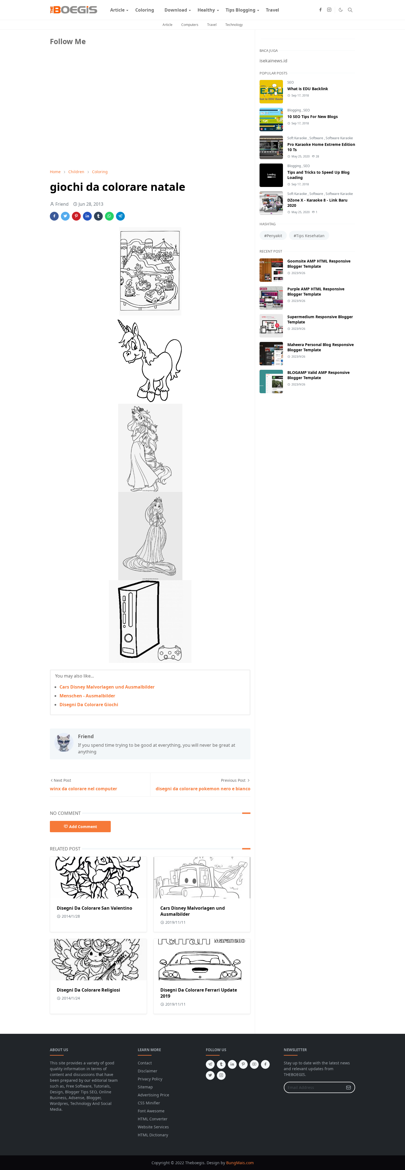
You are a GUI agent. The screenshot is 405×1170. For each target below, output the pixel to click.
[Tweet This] (65, 216)
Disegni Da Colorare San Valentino (94, 908)
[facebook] (320, 10)
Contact (145, 1062)
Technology (234, 24)
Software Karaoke (339, 138)
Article (167, 24)
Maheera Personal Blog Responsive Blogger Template (320, 347)
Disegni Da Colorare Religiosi (88, 990)
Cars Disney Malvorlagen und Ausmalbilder (107, 687)
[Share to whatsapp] (109, 216)
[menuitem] (117, 10)
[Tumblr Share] (98, 216)
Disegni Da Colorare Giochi (89, 705)
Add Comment (83, 826)
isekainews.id (273, 61)
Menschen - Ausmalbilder (87, 696)
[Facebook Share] (54, 216)
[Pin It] (76, 216)
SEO (290, 82)
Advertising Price (153, 1094)
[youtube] (254, 1064)
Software (316, 138)
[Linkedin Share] (87, 216)
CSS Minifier (149, 1102)
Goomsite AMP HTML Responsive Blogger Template (318, 263)
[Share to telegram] (120, 216)
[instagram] (329, 10)
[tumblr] (221, 1064)
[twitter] (210, 1075)
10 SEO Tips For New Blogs (312, 116)
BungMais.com (240, 1162)
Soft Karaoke (297, 138)
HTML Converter (153, 1118)
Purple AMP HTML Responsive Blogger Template (315, 291)
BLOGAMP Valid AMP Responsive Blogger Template (318, 375)
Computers (189, 24)
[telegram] (210, 1064)
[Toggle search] (350, 10)
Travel (212, 24)
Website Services (153, 1126)
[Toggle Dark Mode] (340, 9)
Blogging (294, 110)
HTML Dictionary (153, 1134)
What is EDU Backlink (307, 88)
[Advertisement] (91, 126)
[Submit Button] (348, 1087)
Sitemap (145, 1086)
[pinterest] (243, 1064)
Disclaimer (147, 1070)
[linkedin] (232, 1064)
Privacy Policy (150, 1078)
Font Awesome (151, 1110)
